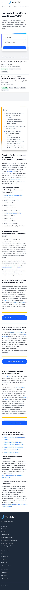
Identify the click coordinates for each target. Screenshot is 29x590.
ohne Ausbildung (20, 387)
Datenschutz (4, 578)
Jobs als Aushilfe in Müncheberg (13, 442)
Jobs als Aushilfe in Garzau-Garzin (13, 447)
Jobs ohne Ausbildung (14, 423)
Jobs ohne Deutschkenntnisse (14, 361)
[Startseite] (2, 6)
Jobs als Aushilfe (10, 171)
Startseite (3, 529)
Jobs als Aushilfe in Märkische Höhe (13, 444)
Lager (18, 267)
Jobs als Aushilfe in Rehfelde (11, 452)
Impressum (4, 575)
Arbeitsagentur (5, 534)
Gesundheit (4, 562)
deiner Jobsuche (15, 179)
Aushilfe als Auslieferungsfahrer (12, 213)
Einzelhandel (17, 265)
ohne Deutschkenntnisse (17, 332)
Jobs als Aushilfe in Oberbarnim (12, 449)
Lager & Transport (6, 565)
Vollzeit (23, 302)
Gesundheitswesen (7, 267)
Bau (2, 553)
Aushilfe (8, 6)
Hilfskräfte (4, 559)
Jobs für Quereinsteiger (7, 543)
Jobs (15, 6)
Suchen (14, 48)
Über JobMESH (5, 572)
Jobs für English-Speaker (8, 546)
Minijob (7, 300)
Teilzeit (16, 302)
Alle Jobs (3, 531)
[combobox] (14, 42)
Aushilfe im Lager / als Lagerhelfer (13, 195)
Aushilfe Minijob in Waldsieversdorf (14, 318)
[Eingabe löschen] (24, 37)
